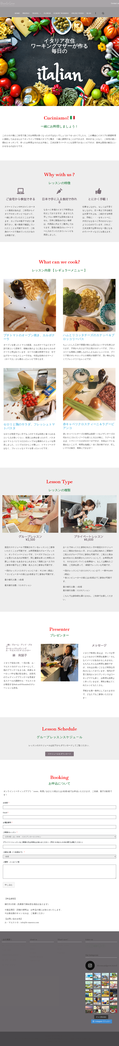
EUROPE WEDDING (61, 13)
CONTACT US (35, 961)
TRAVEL (35, 13)
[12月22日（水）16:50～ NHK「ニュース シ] (89, 1009)
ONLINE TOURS (77, 13)
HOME (17, 13)
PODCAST (61, 953)
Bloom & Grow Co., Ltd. (66, 1036)
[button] (40, 13)
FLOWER (47, 13)
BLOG (89, 13)
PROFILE (26, 13)
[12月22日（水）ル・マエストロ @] (113, 1001)
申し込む (9, 885)
